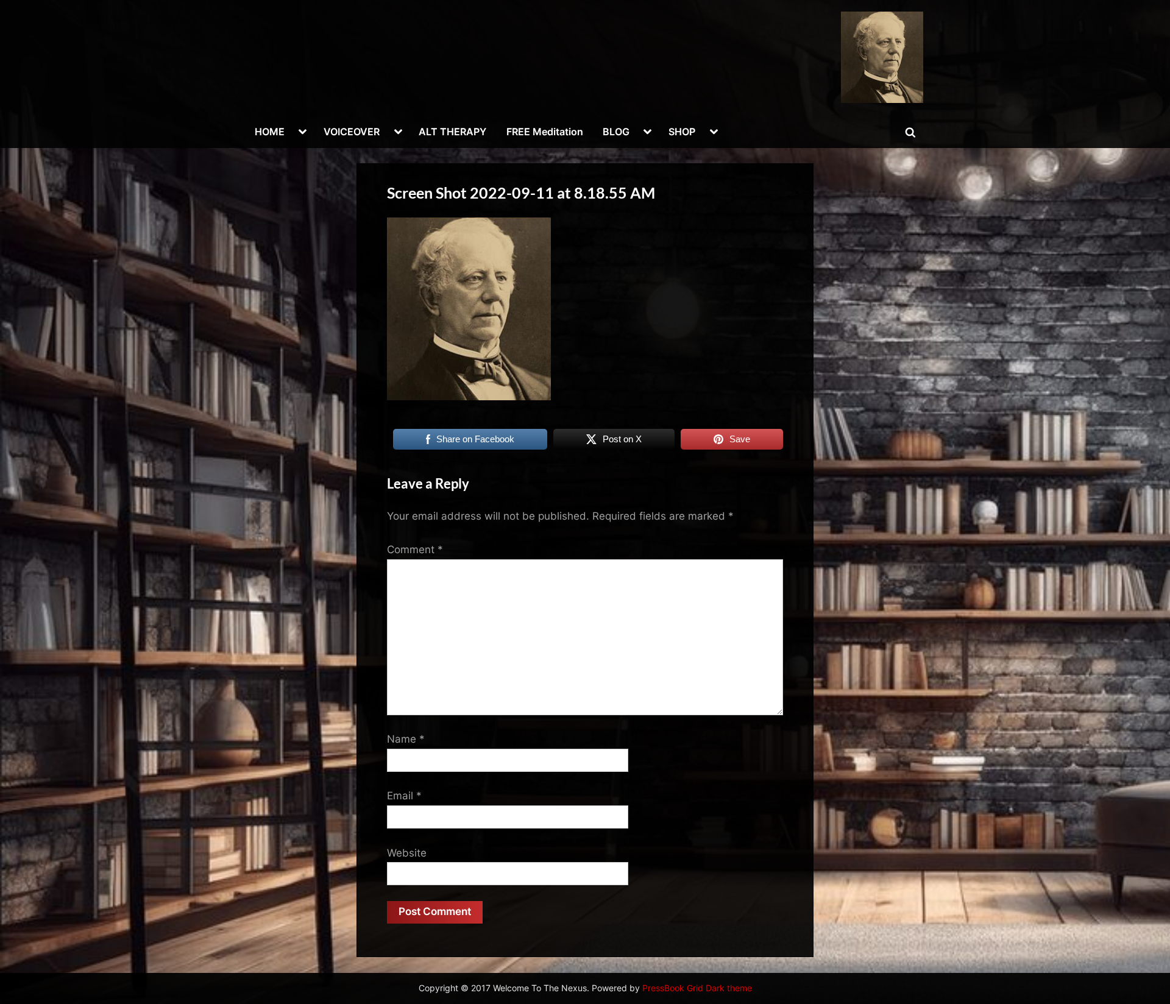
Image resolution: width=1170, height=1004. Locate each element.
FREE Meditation (544, 131)
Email (404, 796)
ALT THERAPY (452, 131)
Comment (415, 549)
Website (407, 853)
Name (406, 739)
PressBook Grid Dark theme (697, 988)
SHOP (681, 131)
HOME (270, 131)
